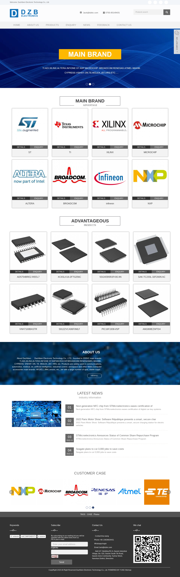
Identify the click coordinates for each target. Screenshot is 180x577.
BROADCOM (70, 203)
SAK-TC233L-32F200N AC (151, 277)
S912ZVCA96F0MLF (69, 329)
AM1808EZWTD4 (152, 329)
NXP (150, 203)
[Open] (177, 42)
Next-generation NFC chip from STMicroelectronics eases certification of (114, 406)
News (86, 25)
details (21, 147)
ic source (41, 536)
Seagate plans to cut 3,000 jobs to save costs (100, 449)
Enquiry (71, 25)
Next (168, 492)
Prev (11, 492)
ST (29, 152)
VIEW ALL (94, 376)
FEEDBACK (103, 25)
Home (16, 25)
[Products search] (166, 12)
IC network (15, 536)
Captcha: (54, 548)
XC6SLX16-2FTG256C (69, 277)
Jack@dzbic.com (90, 13)
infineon (110, 203)
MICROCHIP (150, 152)
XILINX (110, 152)
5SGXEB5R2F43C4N (111, 277)
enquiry (38, 147)
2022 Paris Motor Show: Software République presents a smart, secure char (116, 419)
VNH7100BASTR (28, 329)
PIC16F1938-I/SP (110, 329)
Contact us (124, 25)
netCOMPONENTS (28, 536)
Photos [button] (96, 514)
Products (52, 25)
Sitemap (128, 570)
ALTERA (29, 203)
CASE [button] (89, 514)
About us (33, 25)
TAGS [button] (82, 514)
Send (61, 562)
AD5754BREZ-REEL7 (28, 277)
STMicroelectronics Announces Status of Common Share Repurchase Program (117, 435)
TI (70, 152)
